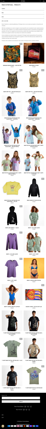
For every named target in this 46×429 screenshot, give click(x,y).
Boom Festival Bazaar (24, 421)
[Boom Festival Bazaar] (23, 1)
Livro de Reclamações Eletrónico (23, 424)
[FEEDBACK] (2, 426)
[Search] (40, 1)
